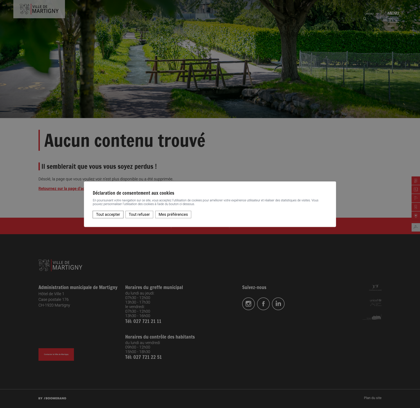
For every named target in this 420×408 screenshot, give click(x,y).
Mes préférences (173, 214)
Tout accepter (108, 214)
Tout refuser (139, 214)
